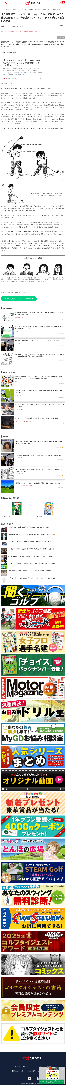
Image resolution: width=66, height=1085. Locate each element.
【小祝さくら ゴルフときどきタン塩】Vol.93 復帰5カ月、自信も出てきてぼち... (30, 534)
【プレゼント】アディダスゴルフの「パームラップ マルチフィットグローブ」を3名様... (32, 578)
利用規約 (25, 1066)
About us (17, 1066)
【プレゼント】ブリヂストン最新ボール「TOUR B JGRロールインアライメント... (30, 541)
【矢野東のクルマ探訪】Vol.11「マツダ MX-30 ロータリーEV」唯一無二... (28, 527)
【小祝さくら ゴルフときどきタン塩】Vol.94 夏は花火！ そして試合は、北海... (30, 549)
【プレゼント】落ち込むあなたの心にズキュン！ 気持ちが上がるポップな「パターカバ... (32, 563)
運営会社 (49, 1066)
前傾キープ (37, 31)
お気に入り (61, 37)
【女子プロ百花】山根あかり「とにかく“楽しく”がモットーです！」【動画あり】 (30, 570)
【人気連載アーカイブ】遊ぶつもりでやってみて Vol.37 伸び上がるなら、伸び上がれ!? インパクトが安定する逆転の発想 (33, 17)
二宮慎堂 (26, 31)
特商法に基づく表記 (17, 1071)
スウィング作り (11, 31)
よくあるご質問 (30, 1071)
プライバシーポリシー (37, 1066)
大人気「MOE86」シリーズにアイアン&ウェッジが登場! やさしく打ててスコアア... (31, 556)
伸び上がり (31, 31)
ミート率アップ (19, 31)
